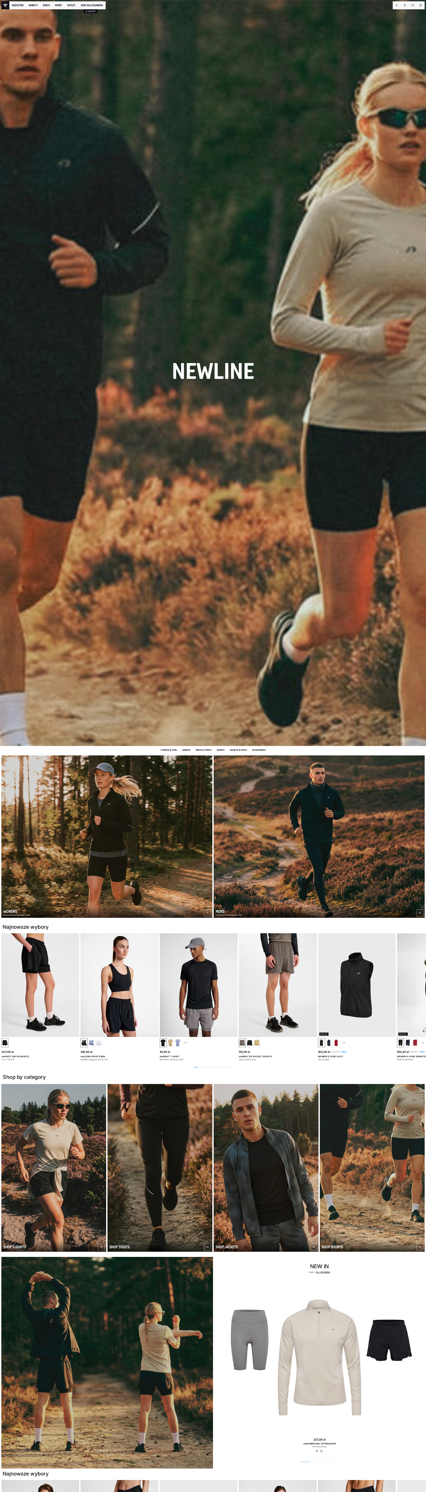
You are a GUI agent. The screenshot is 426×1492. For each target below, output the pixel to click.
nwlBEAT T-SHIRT (169, 1056)
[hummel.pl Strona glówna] (5, 5)
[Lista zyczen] (317, 1451)
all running (323, 1272)
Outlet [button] (71, 5)
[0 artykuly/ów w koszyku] (421, 5)
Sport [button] (58, 5)
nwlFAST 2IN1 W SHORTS (15, 1056)
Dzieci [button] (46, 5)
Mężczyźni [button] (17, 5)
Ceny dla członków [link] (92, 5)
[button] (397, 5)
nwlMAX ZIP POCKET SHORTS (255, 1056)
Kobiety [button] (33, 5)
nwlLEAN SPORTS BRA (93, 1056)
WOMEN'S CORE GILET (330, 1056)
